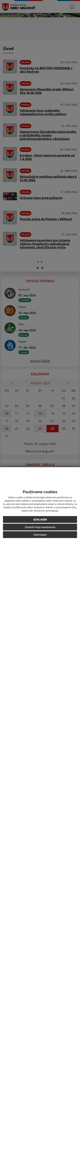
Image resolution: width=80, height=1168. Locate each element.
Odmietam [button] (40, 534)
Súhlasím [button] (40, 519)
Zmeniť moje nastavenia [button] (40, 527)
